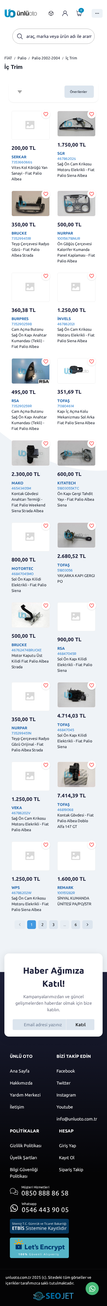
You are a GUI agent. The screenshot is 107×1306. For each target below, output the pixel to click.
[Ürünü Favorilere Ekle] (45, 114)
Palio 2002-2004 (46, 58)
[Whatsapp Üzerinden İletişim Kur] (92, 1288)
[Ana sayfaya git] (20, 13)
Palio (22, 58)
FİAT (8, 58)
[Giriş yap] (65, 13)
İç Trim (71, 58)
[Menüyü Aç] (97, 13)
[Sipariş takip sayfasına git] (51, 13)
